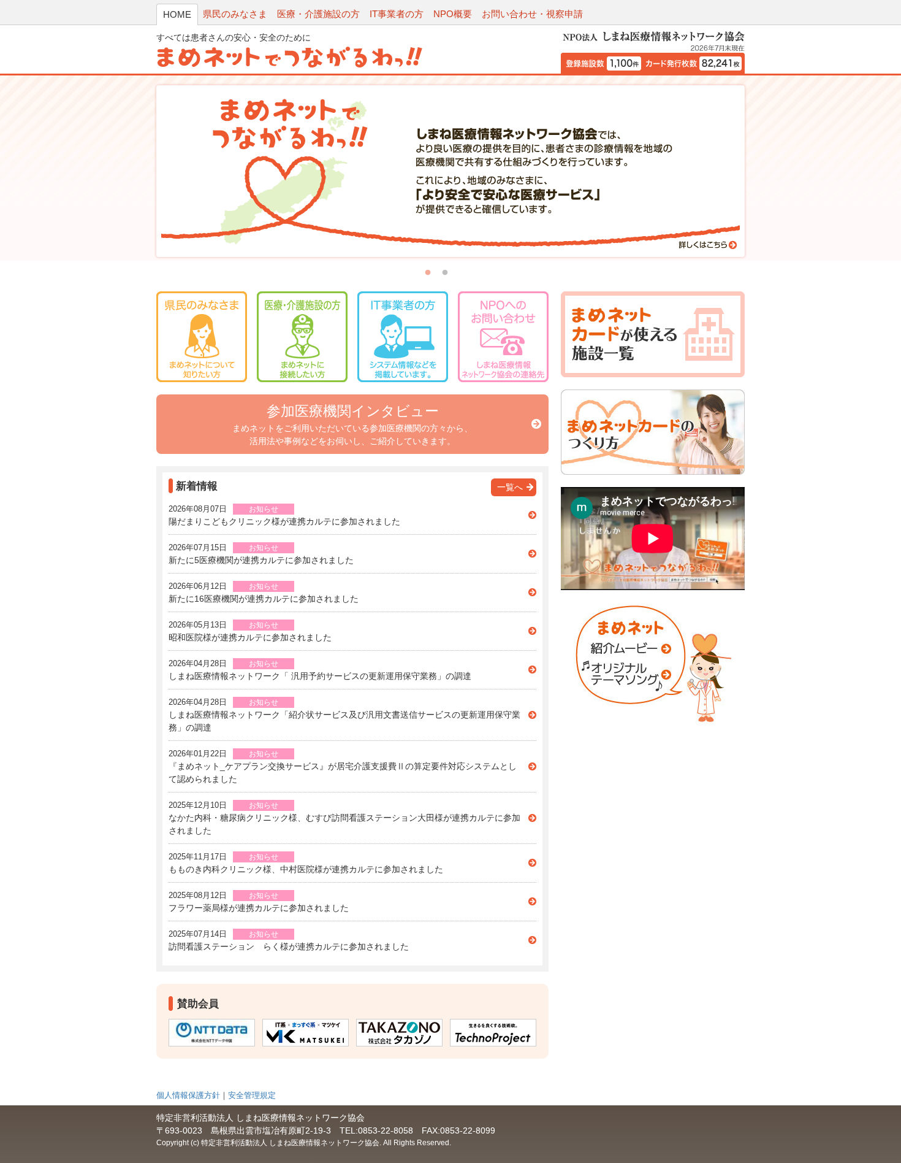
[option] (450, 171)
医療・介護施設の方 (318, 14)
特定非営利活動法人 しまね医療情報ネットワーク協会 (290, 1142)
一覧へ (510, 487)
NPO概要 (452, 14)
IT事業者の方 (397, 14)
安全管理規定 (252, 1095)
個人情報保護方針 (188, 1095)
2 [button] (445, 273)
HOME (177, 14)
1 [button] (428, 273)
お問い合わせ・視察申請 (532, 14)
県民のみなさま (235, 14)
